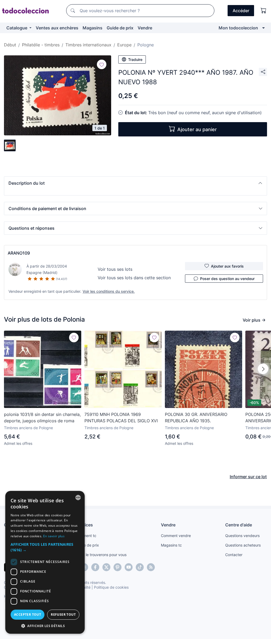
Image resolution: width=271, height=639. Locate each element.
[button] (135, 183)
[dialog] (45, 562)
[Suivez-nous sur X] (106, 567)
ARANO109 (19, 253)
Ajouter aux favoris (227, 266)
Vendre (145, 27)
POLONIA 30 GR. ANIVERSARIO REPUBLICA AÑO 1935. (196, 417)
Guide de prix (120, 27)
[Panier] (263, 10)
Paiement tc (86, 535)
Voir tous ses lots (115, 269)
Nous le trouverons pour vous (101, 554)
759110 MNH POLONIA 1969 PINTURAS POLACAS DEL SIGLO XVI (121, 417)
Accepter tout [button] (27, 614)
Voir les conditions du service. (109, 291)
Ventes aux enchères (57, 27)
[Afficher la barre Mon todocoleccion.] (263, 28)
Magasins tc (171, 545)
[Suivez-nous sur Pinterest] (117, 567)
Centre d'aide (238, 524)
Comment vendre (176, 535)
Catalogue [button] (17, 27)
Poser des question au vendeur (227, 278)
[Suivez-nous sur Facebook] (95, 567)
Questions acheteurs (243, 545)
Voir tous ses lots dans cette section (134, 277)
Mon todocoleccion (238, 27)
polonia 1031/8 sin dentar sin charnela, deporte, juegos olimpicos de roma (42, 417)
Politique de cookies (111, 587)
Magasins (92, 27)
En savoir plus (54, 536)
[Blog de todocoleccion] (151, 567)
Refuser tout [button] (63, 614)
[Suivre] (101, 64)
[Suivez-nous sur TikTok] (140, 567)
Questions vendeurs (242, 535)
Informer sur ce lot (248, 476)
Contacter (233, 554)
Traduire (135, 59)
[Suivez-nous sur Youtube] (129, 567)
